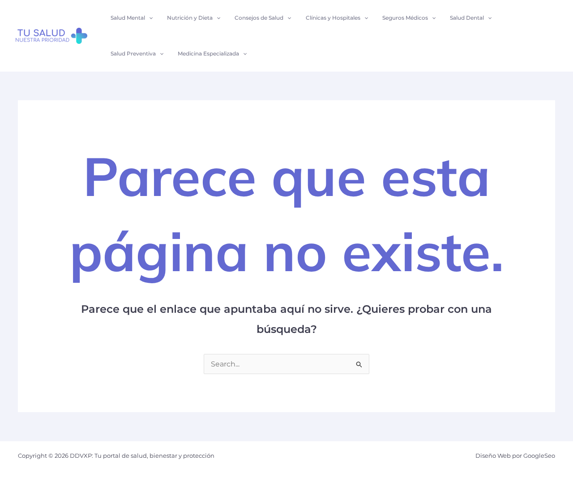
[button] (149, 18)
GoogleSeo (539, 455)
